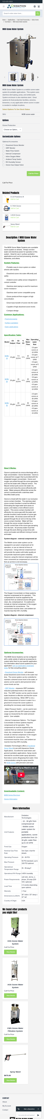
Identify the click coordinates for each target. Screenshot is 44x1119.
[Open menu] (3, 6)
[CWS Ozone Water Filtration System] (15, 1014)
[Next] (38, 77)
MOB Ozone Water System (20, 22)
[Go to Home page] (19, 6)
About (4, 1102)
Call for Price (33, 173)
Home (4, 20)
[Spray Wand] (15, 1057)
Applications (11, 20)
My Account (6, 1106)
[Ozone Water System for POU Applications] (21, 576)
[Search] (38, 13)
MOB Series (11, 763)
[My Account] (34, 6)
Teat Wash (8, 22)
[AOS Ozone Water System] (15, 970)
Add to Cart (15, 199)
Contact (5, 1110)
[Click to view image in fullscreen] (21, 51)
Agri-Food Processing (23, 20)
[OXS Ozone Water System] (15, 927)
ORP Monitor (9, 688)
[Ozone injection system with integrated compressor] (21, 632)
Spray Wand (15, 1072)
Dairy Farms (35, 20)
